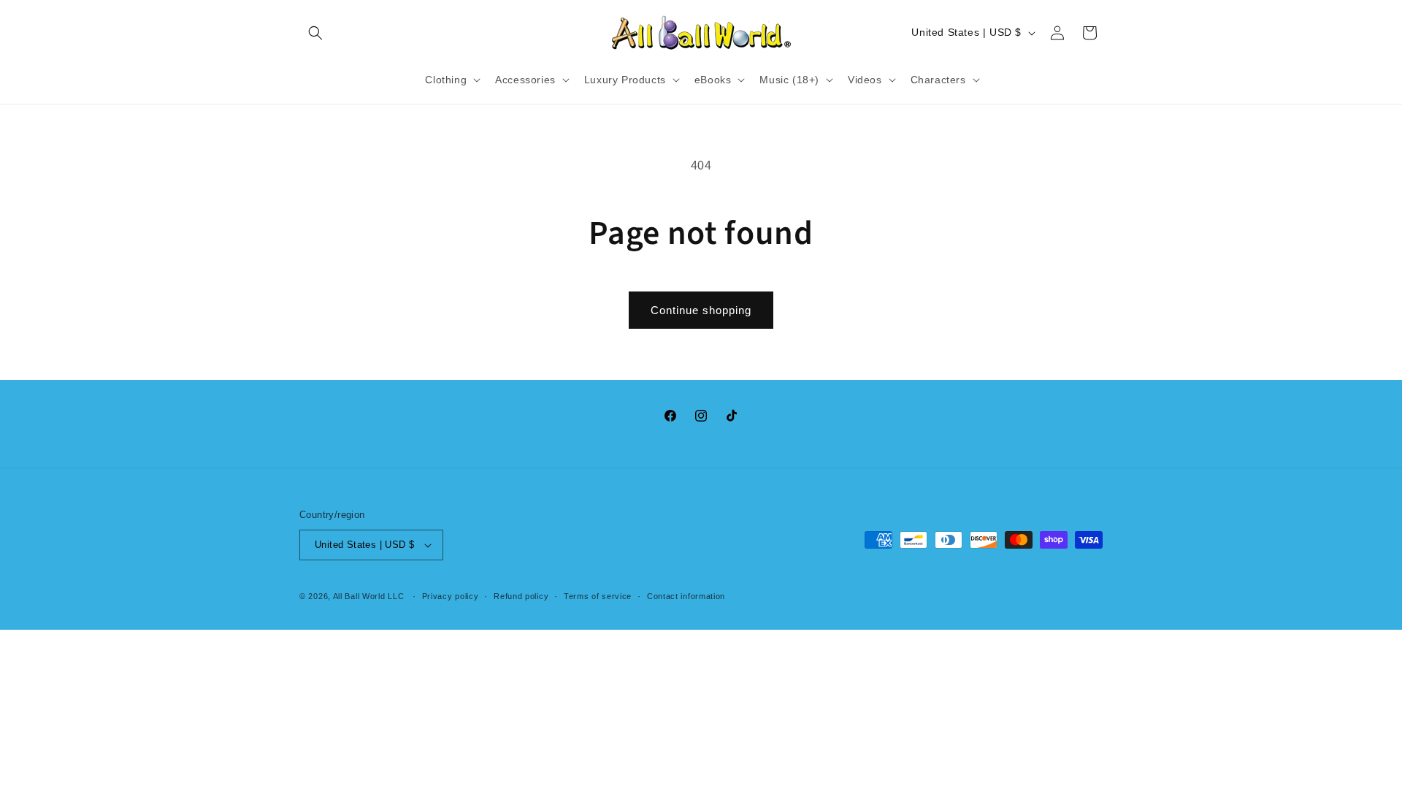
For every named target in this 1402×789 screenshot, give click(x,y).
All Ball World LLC (369, 596)
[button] (315, 33)
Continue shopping (701, 310)
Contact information (686, 596)
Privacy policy (450, 596)
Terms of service (598, 596)
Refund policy (521, 596)
